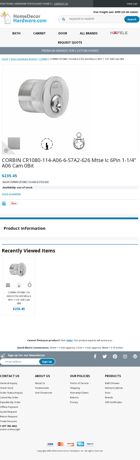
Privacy (74, 402)
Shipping (75, 388)
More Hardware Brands (24, 59)
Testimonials (42, 388)
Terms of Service (79, 383)
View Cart (132, 3)
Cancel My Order (9, 397)
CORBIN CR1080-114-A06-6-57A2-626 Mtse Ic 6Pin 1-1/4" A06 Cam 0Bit (19, 298)
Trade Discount (8, 421)
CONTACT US (61, 3)
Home (5, 59)
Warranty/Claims (79, 392)
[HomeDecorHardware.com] (23, 17)
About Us (40, 383)
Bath (16, 33)
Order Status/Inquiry (11, 392)
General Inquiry (8, 383)
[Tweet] (4, 204)
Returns (74, 397)
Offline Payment (9, 407)
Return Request (8, 416)
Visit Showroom (43, 392)
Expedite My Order (10, 402)
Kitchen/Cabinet (114, 388)
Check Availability (11, 193)
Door (63, 33)
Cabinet (39, 33)
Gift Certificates (113, 402)
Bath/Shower (112, 383)
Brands (109, 397)
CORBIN (43, 59)
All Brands (89, 33)
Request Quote (70, 42)
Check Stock (6, 388)
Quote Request (8, 411)
